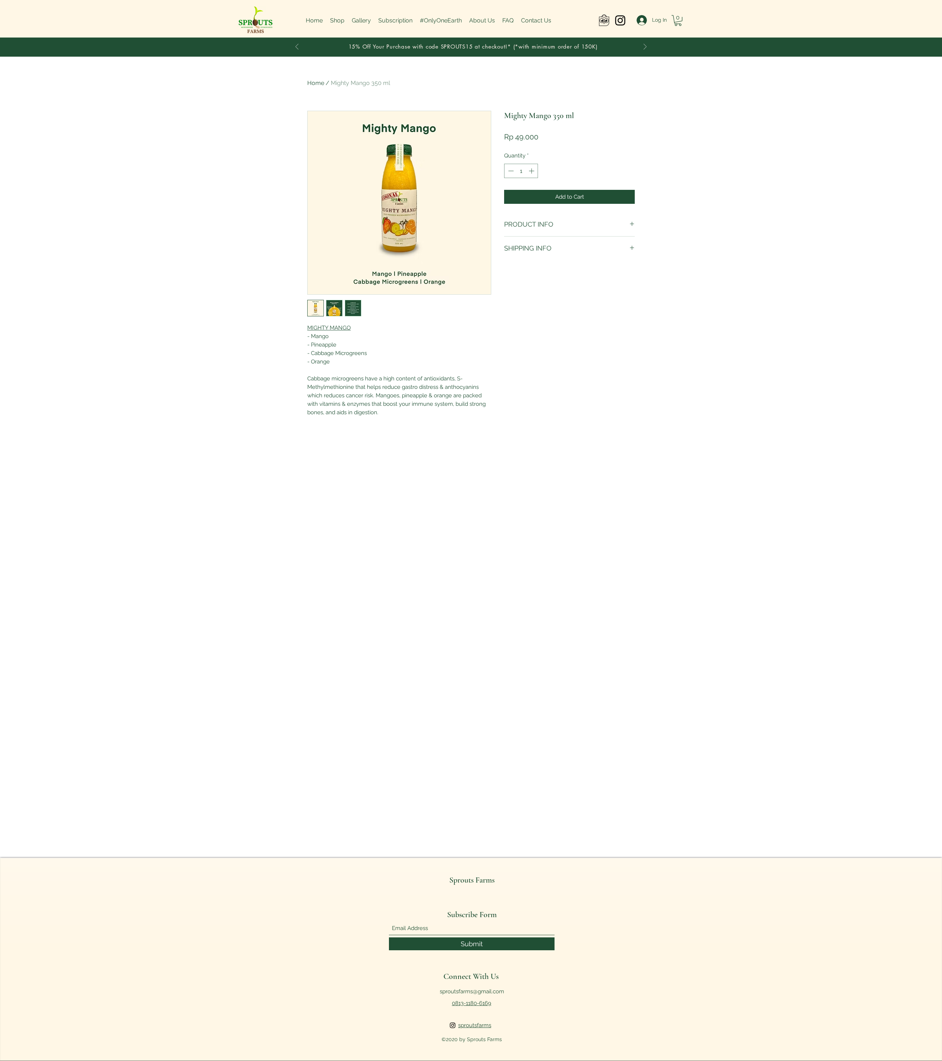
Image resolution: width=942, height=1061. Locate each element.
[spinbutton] (521, 171)
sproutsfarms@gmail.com (472, 991)
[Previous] (296, 47)
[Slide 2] (480, 43)
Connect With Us (471, 976)
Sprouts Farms (472, 880)
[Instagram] (620, 20)
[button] (678, 20)
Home (315, 82)
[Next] (645, 47)
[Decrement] (510, 171)
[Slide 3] (462, 43)
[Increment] (532, 171)
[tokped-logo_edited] (604, 20)
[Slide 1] (471, 43)
